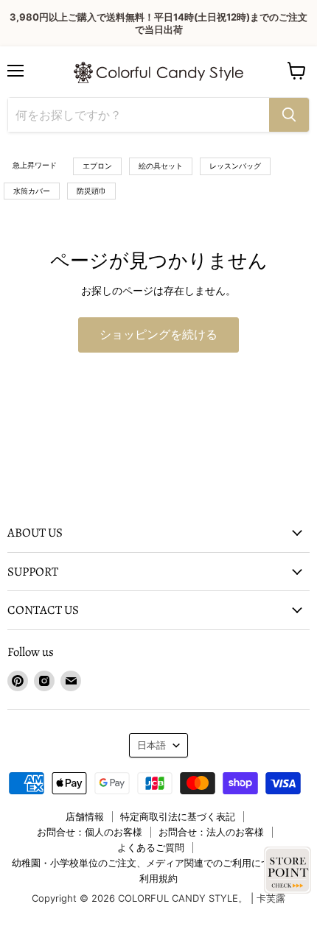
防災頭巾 (91, 190)
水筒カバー (31, 190)
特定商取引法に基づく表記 (177, 816)
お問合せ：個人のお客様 (89, 832)
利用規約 (158, 878)
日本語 (151, 745)
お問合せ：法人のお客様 (211, 832)
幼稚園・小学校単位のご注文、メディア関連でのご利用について (151, 863)
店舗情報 (85, 816)
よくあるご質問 (150, 847)
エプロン (97, 165)
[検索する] (289, 115)
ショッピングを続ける (158, 335)
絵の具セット (161, 165)
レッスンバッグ (235, 165)
